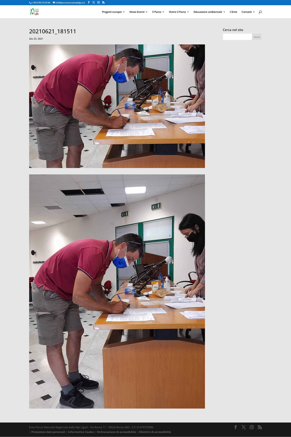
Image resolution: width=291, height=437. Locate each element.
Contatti (247, 12)
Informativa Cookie (81, 432)
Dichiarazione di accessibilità (116, 432)
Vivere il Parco (177, 12)
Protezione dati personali (48, 432)
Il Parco (156, 12)
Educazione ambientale (208, 12)
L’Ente (233, 12)
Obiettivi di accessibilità (155, 432)
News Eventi (137, 12)
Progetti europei (112, 12)
